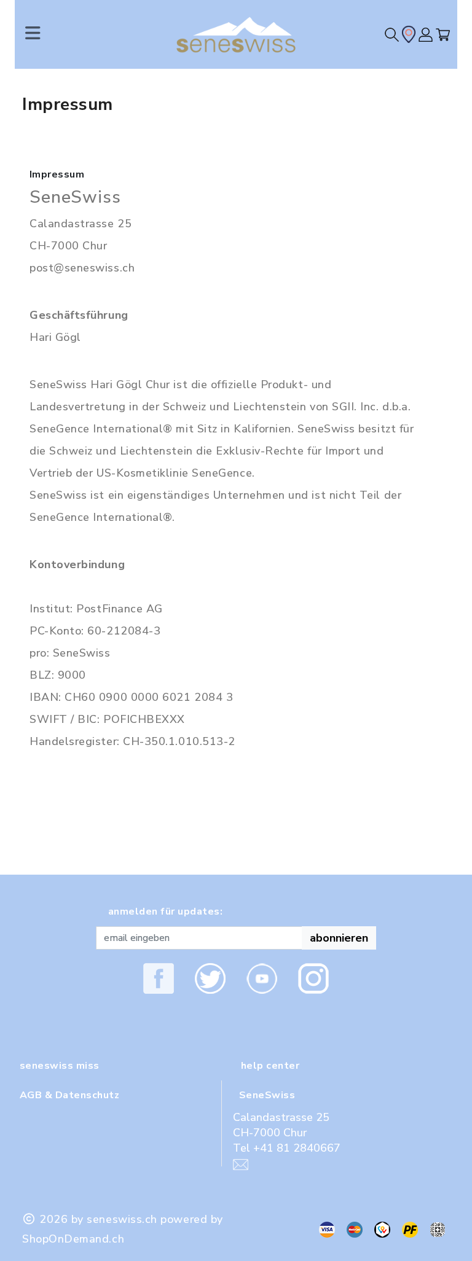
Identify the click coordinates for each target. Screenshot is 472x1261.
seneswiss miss (60, 1065)
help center (270, 1065)
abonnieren (339, 938)
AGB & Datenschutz (69, 1095)
